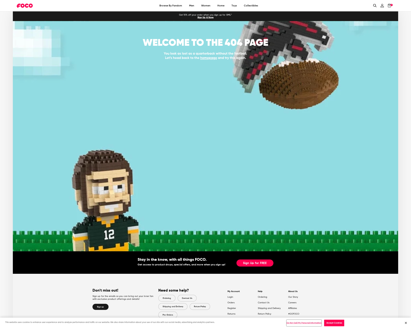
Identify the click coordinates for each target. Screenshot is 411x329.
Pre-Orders (168, 315)
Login (230, 297)
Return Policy (200, 306)
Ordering (167, 298)
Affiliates (292, 308)
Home (220, 5)
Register (231, 308)
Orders (231, 303)
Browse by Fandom (170, 5)
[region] (205, 323)
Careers (292, 303)
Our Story (293, 297)
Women (205, 5)
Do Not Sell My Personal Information (304, 323)
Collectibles (251, 5)
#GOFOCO (293, 314)
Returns (231, 314)
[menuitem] (171, 5)
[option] (205, 16)
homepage (208, 58)
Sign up (100, 307)
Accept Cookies (334, 323)
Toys (234, 5)
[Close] (405, 322)
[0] (388, 5)
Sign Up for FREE (255, 263)
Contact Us (187, 298)
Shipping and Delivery (173, 306)
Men (191, 5)
